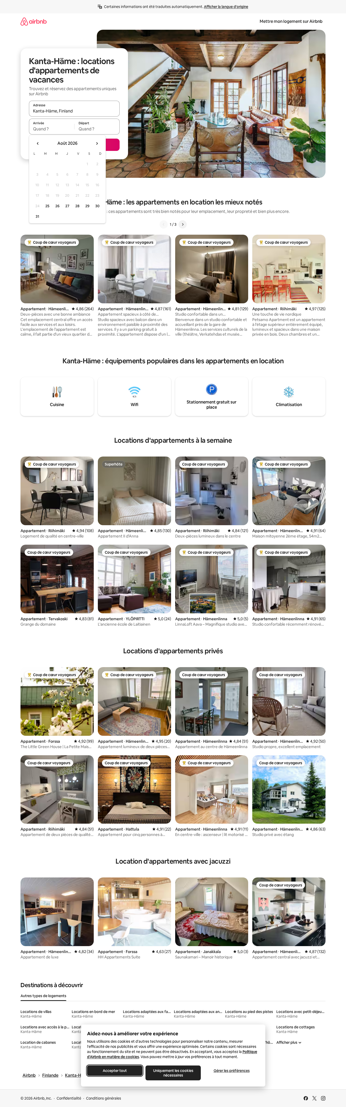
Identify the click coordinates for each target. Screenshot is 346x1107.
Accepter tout (115, 1070)
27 (67, 206)
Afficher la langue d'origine (226, 6)
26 (57, 206)
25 (47, 206)
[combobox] (74, 111)
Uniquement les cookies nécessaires (173, 1073)
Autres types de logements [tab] (43, 996)
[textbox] (51, 129)
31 (37, 216)
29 (87, 206)
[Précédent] (164, 224)
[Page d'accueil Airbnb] (33, 21)
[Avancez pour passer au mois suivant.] (96, 143)
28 (77, 206)
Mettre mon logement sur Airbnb (291, 21)
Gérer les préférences (231, 1070)
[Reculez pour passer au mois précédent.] (37, 143)
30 (97, 206)
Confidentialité (69, 1098)
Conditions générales (103, 1098)
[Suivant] (183, 224)
